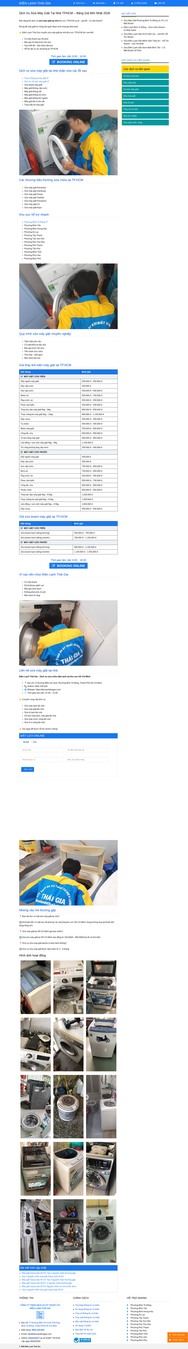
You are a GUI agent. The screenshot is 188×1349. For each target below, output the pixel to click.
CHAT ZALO (178, 1340)
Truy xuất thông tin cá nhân (87, 1317)
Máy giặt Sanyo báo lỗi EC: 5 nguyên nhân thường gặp (47, 1283)
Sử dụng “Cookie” (83, 1325)
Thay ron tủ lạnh (130, 109)
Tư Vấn (120, 3)
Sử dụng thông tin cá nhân (87, 1309)
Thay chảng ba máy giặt (35, 78)
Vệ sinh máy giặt (130, 89)
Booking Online (71, 62)
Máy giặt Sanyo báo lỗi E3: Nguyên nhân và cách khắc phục (49, 1286)
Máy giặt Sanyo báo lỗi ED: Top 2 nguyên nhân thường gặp (49, 1273)
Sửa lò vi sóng (129, 116)
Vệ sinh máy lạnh (131, 76)
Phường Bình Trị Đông (34, 222)
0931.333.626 (38, 1330)
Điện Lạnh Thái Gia (35, 3)
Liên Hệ (161, 3)
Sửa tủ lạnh (128, 102)
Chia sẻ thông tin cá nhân (86, 1313)
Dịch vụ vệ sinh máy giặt (35, 81)
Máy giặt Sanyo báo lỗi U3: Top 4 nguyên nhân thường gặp (48, 1280)
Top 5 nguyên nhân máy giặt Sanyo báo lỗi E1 (43, 1290)
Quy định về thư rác (84, 1330)
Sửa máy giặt (129, 96)
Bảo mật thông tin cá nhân (87, 1321)
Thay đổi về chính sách (85, 1334)
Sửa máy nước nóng (132, 122)
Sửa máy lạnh (129, 83)
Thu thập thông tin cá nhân (87, 1305)
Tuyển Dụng (140, 3)
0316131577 (34, 1338)
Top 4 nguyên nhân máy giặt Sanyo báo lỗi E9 (43, 1276)
